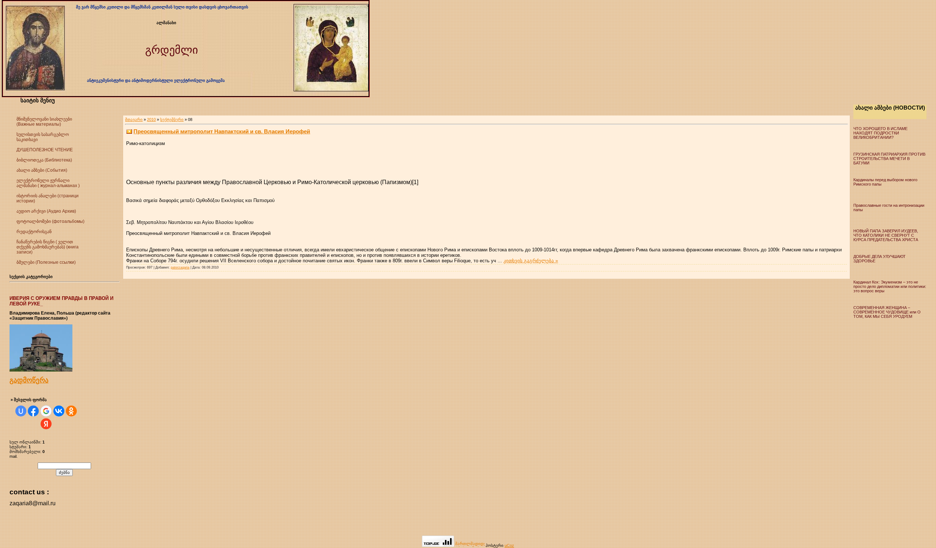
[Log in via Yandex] (46, 423)
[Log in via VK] (58, 411)
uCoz (509, 545)
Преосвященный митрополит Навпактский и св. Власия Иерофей (221, 131)
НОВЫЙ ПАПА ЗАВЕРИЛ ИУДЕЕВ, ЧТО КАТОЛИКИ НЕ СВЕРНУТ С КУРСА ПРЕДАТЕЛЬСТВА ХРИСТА (885, 235)
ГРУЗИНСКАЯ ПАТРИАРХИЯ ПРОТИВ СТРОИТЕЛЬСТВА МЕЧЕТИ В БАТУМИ (889, 158)
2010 (151, 119)
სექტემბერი (172, 119)
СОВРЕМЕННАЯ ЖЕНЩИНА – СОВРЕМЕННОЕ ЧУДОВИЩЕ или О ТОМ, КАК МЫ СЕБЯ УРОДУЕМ (887, 312)
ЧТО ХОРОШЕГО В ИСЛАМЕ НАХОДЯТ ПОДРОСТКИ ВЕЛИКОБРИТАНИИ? (880, 133)
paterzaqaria (180, 267)
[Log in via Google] (46, 411)
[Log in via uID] (20, 411)
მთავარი (134, 119)
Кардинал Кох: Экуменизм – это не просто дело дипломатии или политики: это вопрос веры (889, 286)
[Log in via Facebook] (33, 411)
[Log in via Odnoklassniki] (71, 411)
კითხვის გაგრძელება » (530, 260)
